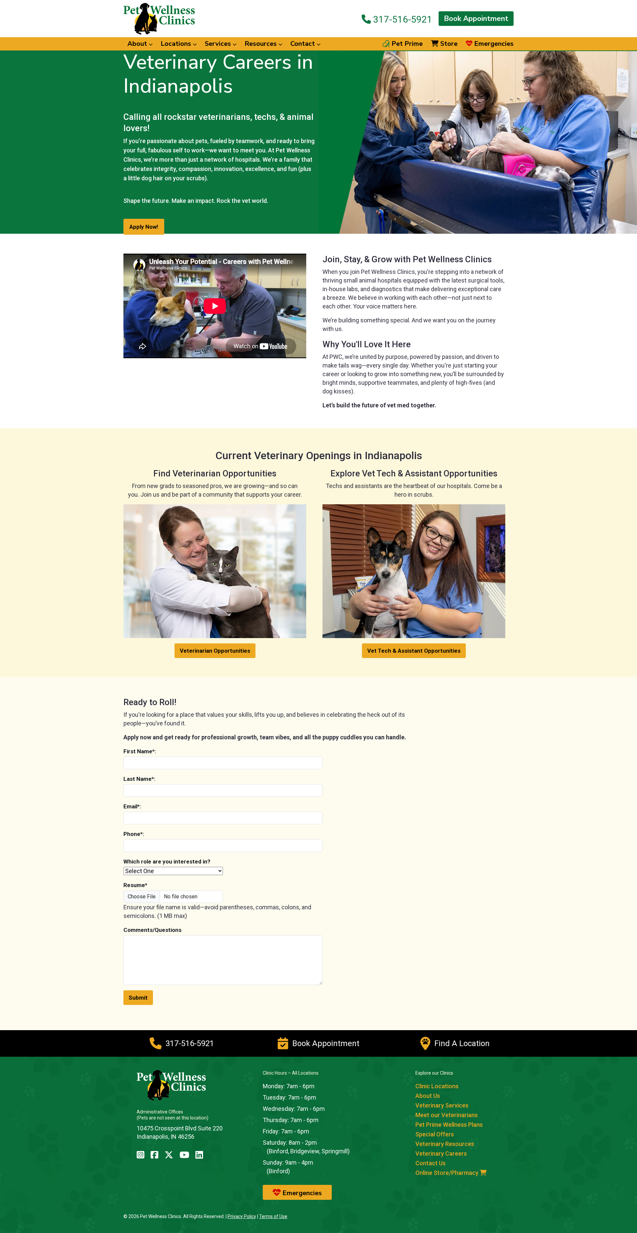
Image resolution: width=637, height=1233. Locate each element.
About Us (427, 1095)
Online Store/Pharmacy (447, 1172)
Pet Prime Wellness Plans (449, 1124)
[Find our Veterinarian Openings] (214, 570)
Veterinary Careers (441, 1153)
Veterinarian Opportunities (215, 650)
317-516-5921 (401, 19)
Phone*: (133, 834)
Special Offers (434, 1134)
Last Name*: (139, 779)
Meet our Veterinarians (446, 1114)
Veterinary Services (441, 1105)
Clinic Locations (437, 1086)
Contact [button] (303, 43)
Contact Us (430, 1163)
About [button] (138, 43)
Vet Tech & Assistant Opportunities (413, 650)
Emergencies (493, 44)
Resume (135, 885)
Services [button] (219, 43)
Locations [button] (177, 43)
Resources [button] (261, 43)
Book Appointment (476, 19)
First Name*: (139, 751)
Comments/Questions (152, 930)
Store (448, 44)
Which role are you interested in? (166, 861)
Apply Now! (143, 226)
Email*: (132, 806)
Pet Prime (406, 44)
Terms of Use (273, 1216)
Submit (138, 997)
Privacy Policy (242, 1216)
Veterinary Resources (444, 1143)
